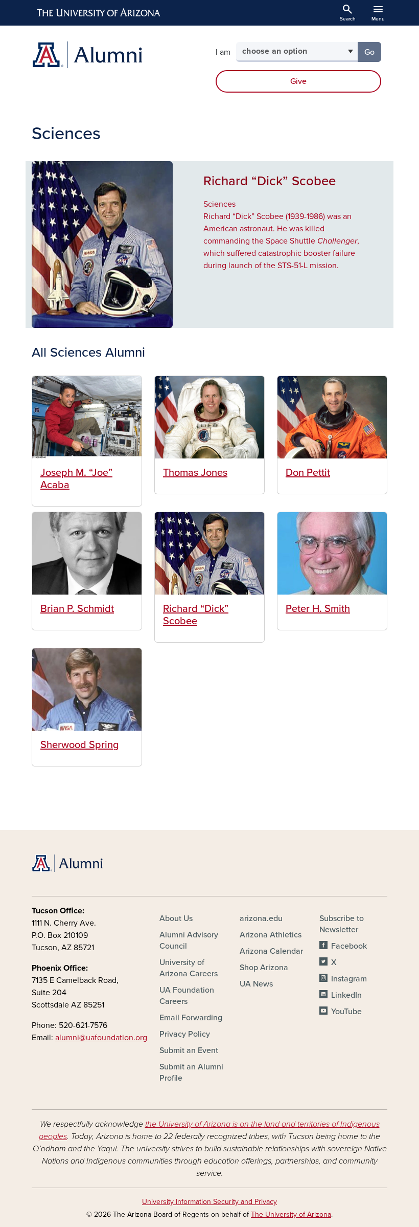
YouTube (346, 1011)
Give (298, 81)
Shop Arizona (264, 967)
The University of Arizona (291, 1214)
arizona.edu (261, 918)
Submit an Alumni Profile (191, 1072)
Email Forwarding (190, 1018)
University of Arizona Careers (188, 968)
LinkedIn (346, 995)
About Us (176, 918)
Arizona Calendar (271, 951)
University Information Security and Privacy (209, 1201)
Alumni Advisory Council (188, 940)
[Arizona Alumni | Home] (117, 54)
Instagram (348, 979)
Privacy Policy (184, 1034)
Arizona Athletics (270, 935)
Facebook (348, 946)
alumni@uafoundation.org (101, 1038)
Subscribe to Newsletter (341, 924)
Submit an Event (188, 1050)
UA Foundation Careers (186, 995)
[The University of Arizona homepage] (99, 13)
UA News (256, 984)
